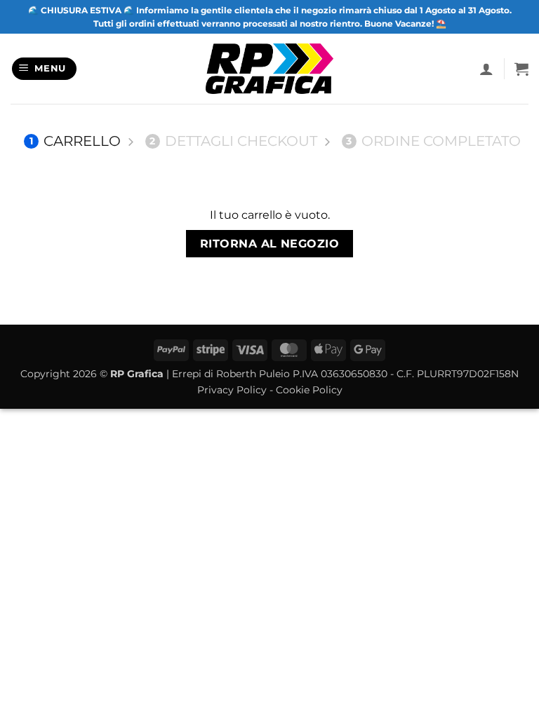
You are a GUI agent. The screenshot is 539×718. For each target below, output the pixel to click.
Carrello (75, 141)
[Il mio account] (486, 68)
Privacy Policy (232, 390)
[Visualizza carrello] (521, 68)
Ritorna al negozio (269, 243)
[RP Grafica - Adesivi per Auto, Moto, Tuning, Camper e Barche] (270, 68)
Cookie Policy (309, 390)
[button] (44, 69)
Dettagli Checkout (233, 141)
